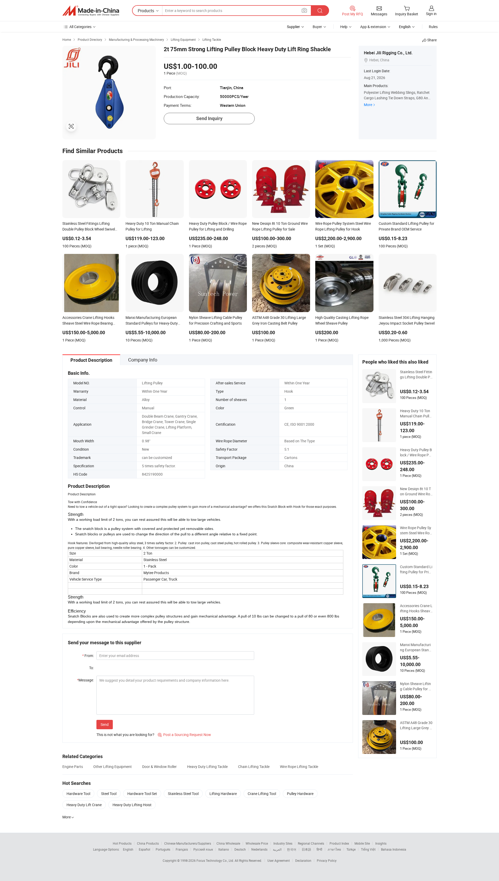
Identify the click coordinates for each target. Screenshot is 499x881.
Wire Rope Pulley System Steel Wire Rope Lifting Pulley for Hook (416, 530)
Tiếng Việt (368, 849)
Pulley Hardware (300, 793)
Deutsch (240, 849)
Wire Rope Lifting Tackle (299, 766)
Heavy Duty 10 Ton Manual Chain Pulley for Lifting (415, 413)
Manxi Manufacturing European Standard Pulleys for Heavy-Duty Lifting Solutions (416, 647)
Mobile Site (362, 843)
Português (163, 849)
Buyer (317, 26)
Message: (85, 680)
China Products (148, 843)
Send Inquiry (209, 118)
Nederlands (259, 849)
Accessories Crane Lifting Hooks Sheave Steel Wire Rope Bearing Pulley (416, 608)
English (128, 849)
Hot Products (122, 843)
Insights (380, 843)
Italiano (223, 849)
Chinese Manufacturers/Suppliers (187, 843)
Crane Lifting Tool (262, 793)
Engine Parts (72, 766)
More (368, 104)
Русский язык (203, 849)
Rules (433, 26)
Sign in (431, 13)
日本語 (306, 849)
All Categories (80, 26)
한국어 (291, 849)
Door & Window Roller (159, 766)
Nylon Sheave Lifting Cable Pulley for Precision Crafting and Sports (416, 686)
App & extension (373, 26)
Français (182, 849)
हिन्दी (319, 849)
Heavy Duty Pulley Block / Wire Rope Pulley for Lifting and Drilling (416, 452)
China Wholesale (228, 843)
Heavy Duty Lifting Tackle (207, 766)
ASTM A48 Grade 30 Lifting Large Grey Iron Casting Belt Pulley (416, 725)
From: (88, 655)
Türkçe (351, 849)
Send (105, 724)
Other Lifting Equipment (112, 766)
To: (91, 667)
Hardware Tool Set (142, 793)
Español (144, 849)
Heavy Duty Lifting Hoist (132, 804)
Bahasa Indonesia (393, 849)
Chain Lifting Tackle (254, 766)
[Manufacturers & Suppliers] (90, 10)
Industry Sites (282, 843)
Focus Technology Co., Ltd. (215, 860)
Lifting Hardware (223, 793)
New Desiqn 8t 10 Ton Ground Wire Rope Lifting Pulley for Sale (416, 491)
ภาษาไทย (334, 849)
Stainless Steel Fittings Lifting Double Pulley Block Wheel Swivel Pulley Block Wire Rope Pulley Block (416, 374)
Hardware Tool (78, 793)
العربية (277, 849)
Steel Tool (108, 793)
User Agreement (278, 860)
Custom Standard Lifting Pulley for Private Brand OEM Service (416, 569)
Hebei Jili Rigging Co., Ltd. (388, 53)
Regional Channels (311, 843)
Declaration (303, 860)
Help (343, 26)
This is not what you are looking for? (125, 734)
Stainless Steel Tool (183, 793)
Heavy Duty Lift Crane (84, 804)
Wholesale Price (257, 843)
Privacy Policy (327, 860)
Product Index (339, 843)
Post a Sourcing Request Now (184, 734)
